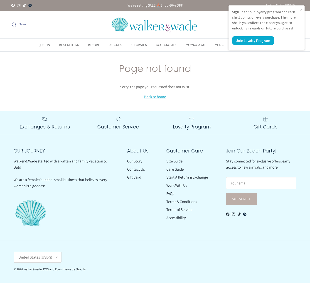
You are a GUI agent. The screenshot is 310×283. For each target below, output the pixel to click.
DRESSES (115, 45)
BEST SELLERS (69, 45)
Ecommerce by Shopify (70, 269)
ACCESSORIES (166, 45)
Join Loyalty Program (253, 40)
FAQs (170, 193)
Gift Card (134, 177)
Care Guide (175, 169)
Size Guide (174, 161)
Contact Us (136, 169)
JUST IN (45, 45)
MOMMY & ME (196, 45)
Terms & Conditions (181, 201)
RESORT (93, 45)
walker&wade (33, 269)
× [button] (301, 9)
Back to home (155, 96)
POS (46, 269)
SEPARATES (139, 45)
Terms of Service (179, 209)
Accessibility (176, 217)
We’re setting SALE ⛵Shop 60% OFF (155, 5)
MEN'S (219, 45)
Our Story (134, 161)
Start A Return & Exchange (187, 177)
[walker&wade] (155, 24)
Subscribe (241, 199)
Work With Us (176, 185)
